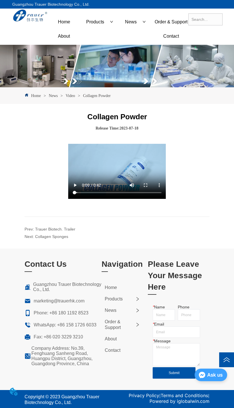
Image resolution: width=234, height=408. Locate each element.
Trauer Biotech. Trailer (55, 229)
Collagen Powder (97, 96)
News (53, 96)
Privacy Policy (144, 395)
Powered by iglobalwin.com (179, 401)
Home (36, 96)
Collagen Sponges (51, 236)
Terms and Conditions (184, 395)
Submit (174, 373)
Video (70, 96)
